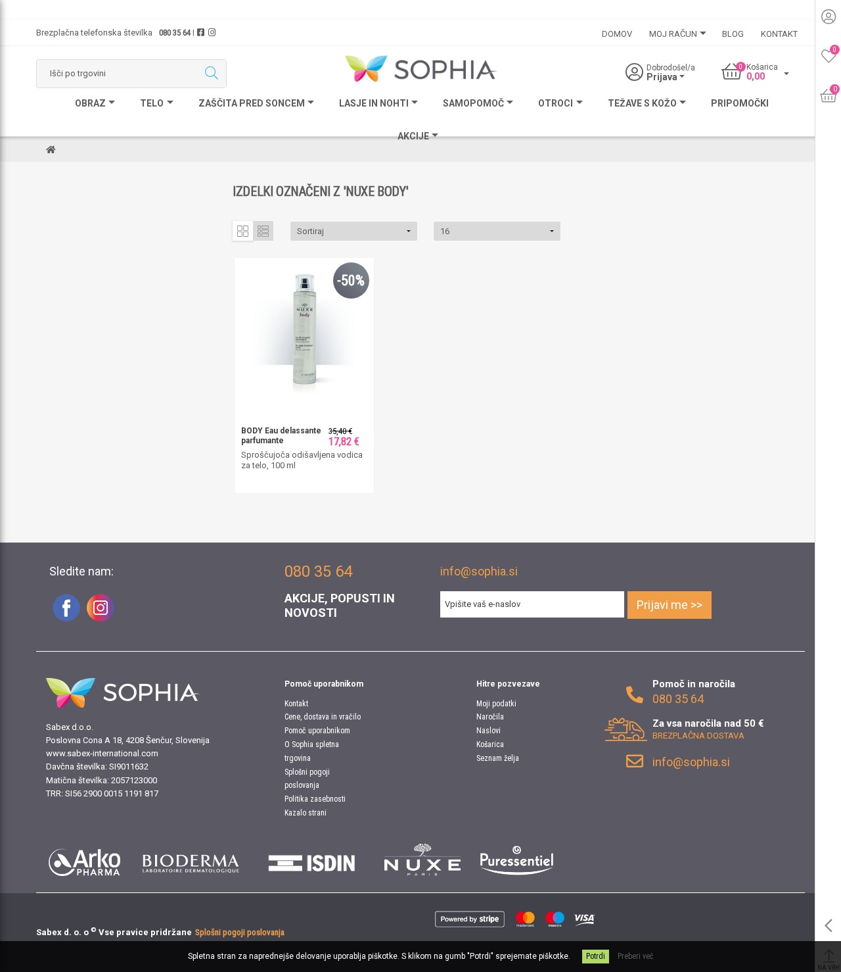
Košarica (490, 744)
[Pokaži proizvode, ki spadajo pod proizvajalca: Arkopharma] (84, 859)
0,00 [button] (755, 76)
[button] (354, 231)
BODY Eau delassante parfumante (281, 436)
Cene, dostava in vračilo (322, 716)
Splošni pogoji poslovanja (239, 932)
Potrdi (595, 956)
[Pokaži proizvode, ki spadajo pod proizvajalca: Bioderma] (191, 859)
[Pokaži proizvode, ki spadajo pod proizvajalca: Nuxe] (422, 859)
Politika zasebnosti (315, 799)
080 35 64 (175, 32)
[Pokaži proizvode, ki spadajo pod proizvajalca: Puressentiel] (516, 859)
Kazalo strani (305, 812)
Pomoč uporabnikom (317, 730)
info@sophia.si (479, 571)
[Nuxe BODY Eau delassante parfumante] (304, 326)
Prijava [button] (663, 77)
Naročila (490, 716)
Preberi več (636, 956)
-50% (351, 280)
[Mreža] (243, 231)
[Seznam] (263, 231)
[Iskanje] (211, 73)
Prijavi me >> (669, 605)
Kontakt (296, 703)
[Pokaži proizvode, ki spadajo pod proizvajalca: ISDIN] (312, 859)
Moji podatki (496, 703)
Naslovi (488, 730)
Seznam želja (497, 758)
